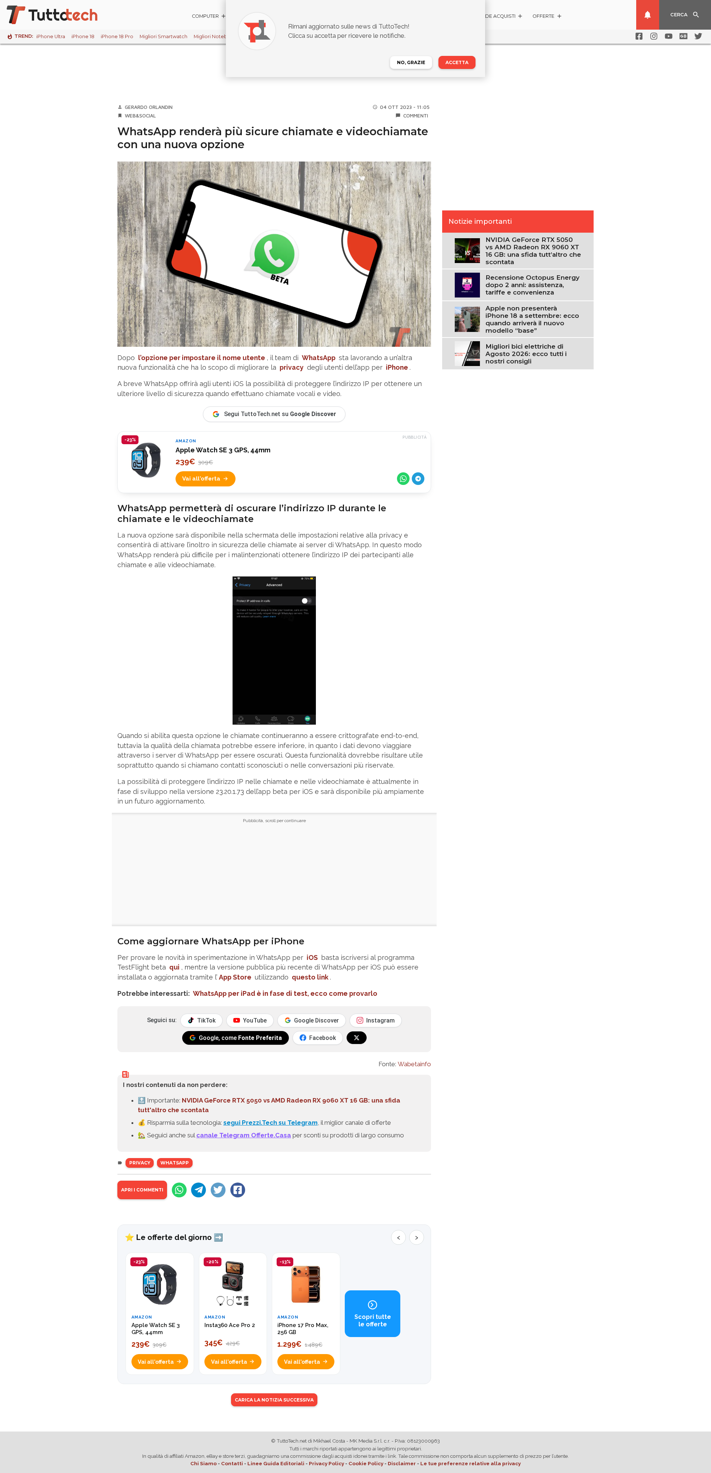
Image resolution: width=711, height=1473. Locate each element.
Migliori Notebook (215, 36)
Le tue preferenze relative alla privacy (470, 1463)
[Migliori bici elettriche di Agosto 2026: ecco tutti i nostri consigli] (467, 353)
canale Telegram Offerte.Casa (243, 1135)
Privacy (139, 1163)
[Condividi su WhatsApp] (403, 478)
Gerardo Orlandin (149, 107)
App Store (235, 977)
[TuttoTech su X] (357, 1037)
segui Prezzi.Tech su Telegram (270, 1122)
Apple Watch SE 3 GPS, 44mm (223, 450)
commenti (415, 116)
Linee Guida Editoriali (275, 1463)
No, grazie (411, 62)
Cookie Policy (365, 1463)
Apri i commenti (142, 1190)
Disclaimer (402, 1463)
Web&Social (140, 116)
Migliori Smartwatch (163, 36)
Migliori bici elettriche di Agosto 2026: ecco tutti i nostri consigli (526, 354)
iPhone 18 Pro (117, 36)
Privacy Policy (326, 1463)
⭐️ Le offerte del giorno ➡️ (174, 1237)
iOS (312, 957)
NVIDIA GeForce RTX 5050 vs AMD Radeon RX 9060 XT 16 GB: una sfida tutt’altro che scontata (533, 251)
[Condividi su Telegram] (418, 478)
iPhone (397, 367)
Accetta (456, 62)
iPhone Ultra (50, 36)
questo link (310, 977)
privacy (292, 367)
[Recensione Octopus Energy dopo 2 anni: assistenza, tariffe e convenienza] (467, 284)
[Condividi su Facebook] (237, 1190)
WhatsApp (319, 358)
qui (174, 967)
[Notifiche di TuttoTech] (647, 15)
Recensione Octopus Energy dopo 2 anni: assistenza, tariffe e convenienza (532, 285)
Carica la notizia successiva (274, 1400)
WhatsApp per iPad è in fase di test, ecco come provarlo (285, 993)
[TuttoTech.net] (62, 15)
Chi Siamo (203, 1463)
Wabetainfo (414, 1064)
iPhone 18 (82, 36)
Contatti (232, 1463)
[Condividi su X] (218, 1190)
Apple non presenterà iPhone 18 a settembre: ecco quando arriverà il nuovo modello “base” (532, 319)
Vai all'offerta (201, 478)
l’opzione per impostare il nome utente (201, 358)
